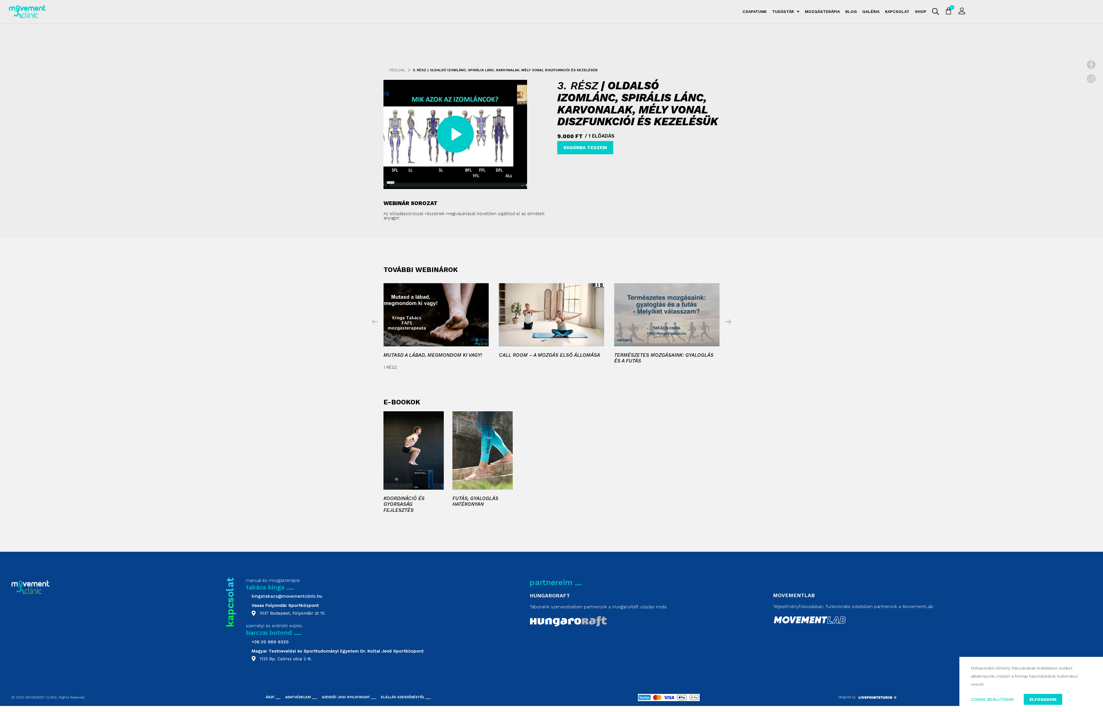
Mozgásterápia (822, 11)
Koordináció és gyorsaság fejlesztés (404, 504)
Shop (920, 11)
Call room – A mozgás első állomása (549, 355)
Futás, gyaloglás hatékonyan (475, 501)
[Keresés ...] (935, 11)
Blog (851, 11)
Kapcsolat (897, 11)
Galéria (871, 11)
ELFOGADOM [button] (1042, 699)
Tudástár (783, 11)
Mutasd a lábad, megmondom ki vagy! (432, 355)
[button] (375, 322)
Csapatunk (755, 11)
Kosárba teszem (585, 147)
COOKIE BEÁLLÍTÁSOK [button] (992, 699)
